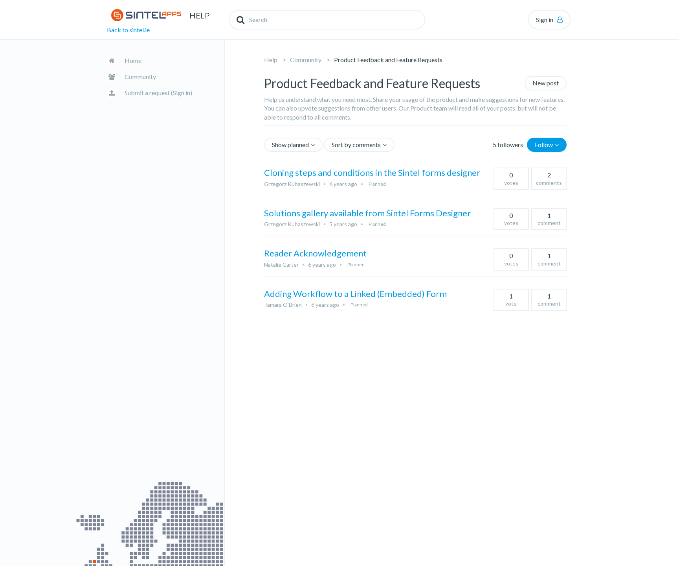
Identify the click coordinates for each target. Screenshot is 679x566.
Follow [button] (544, 144)
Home (133, 60)
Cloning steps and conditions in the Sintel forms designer (372, 172)
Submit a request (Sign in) (158, 92)
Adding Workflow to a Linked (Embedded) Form (355, 293)
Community (140, 76)
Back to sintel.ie (128, 29)
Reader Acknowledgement (315, 253)
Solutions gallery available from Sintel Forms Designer (367, 213)
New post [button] (545, 83)
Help (270, 59)
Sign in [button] (544, 19)
